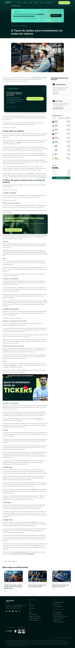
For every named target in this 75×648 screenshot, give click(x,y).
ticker (20, 363)
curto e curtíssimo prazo (41, 176)
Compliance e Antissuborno (58, 618)
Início (12, 25)
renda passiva (38, 418)
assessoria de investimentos (20, 552)
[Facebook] (9, 611)
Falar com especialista (57, 606)
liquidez (45, 300)
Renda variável (24, 25)
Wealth (30, 2)
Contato (30, 612)
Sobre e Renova (48, 2)
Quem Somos (32, 608)
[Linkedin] (13, 611)
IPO (37, 160)
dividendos (31, 173)
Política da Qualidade (57, 614)
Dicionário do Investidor (33, 620)
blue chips (33, 522)
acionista (19, 142)
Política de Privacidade (57, 612)
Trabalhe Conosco (32, 614)
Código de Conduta (57, 619)
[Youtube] (16, 611)
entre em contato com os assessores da (18, 553)
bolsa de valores (13, 365)
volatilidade (33, 489)
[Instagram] (6, 611)
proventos (12, 325)
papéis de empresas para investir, (39, 77)
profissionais (35, 547)
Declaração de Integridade (58, 621)
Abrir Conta (31, 604)
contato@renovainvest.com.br (59, 602)
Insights (41, 2)
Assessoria (19, 2)
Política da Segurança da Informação (60, 616)
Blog (17, 25)
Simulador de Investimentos (34, 616)
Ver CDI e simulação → (61, 177)
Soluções (25, 2)
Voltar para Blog (16, 5)
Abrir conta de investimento (34, 98)
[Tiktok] (19, 611)
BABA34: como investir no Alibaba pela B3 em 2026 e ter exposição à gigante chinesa (13, 586)
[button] (9, 561)
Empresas (36, 2)
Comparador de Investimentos (35, 618)
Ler (5, 591)
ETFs (36, 462)
